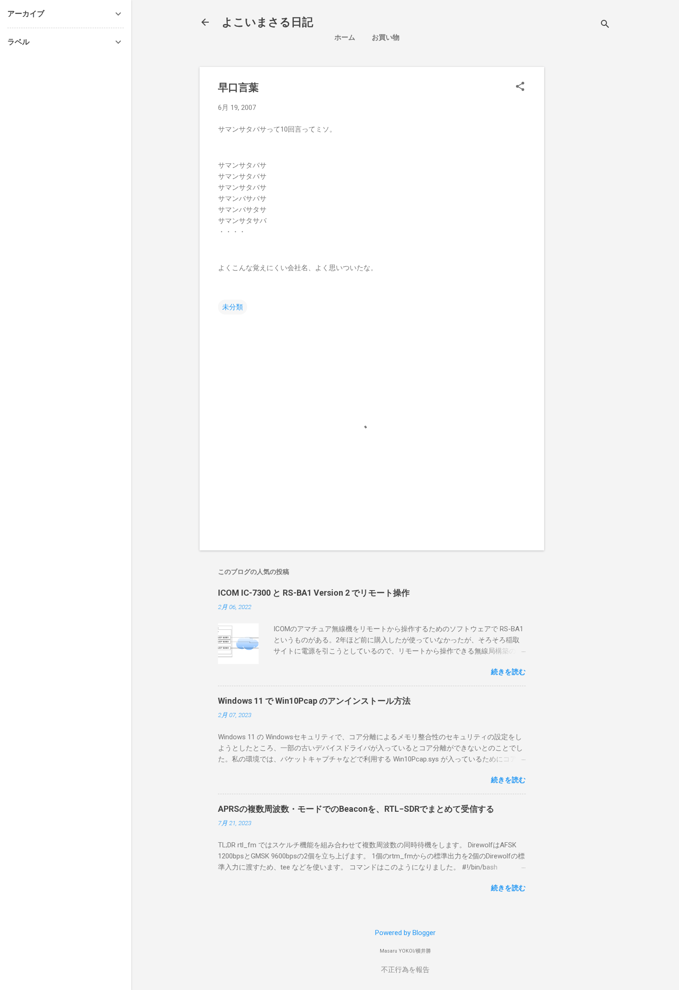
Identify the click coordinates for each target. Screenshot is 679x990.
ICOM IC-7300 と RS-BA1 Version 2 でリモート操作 (314, 593)
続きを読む (508, 672)
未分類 (232, 307)
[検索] (605, 25)
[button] (520, 87)
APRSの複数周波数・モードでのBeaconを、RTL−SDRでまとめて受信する (356, 809)
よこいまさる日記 (267, 22)
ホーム (344, 37)
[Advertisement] (615, 205)
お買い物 (386, 37)
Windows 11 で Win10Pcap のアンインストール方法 (314, 701)
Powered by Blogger (405, 933)
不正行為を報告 (405, 970)
